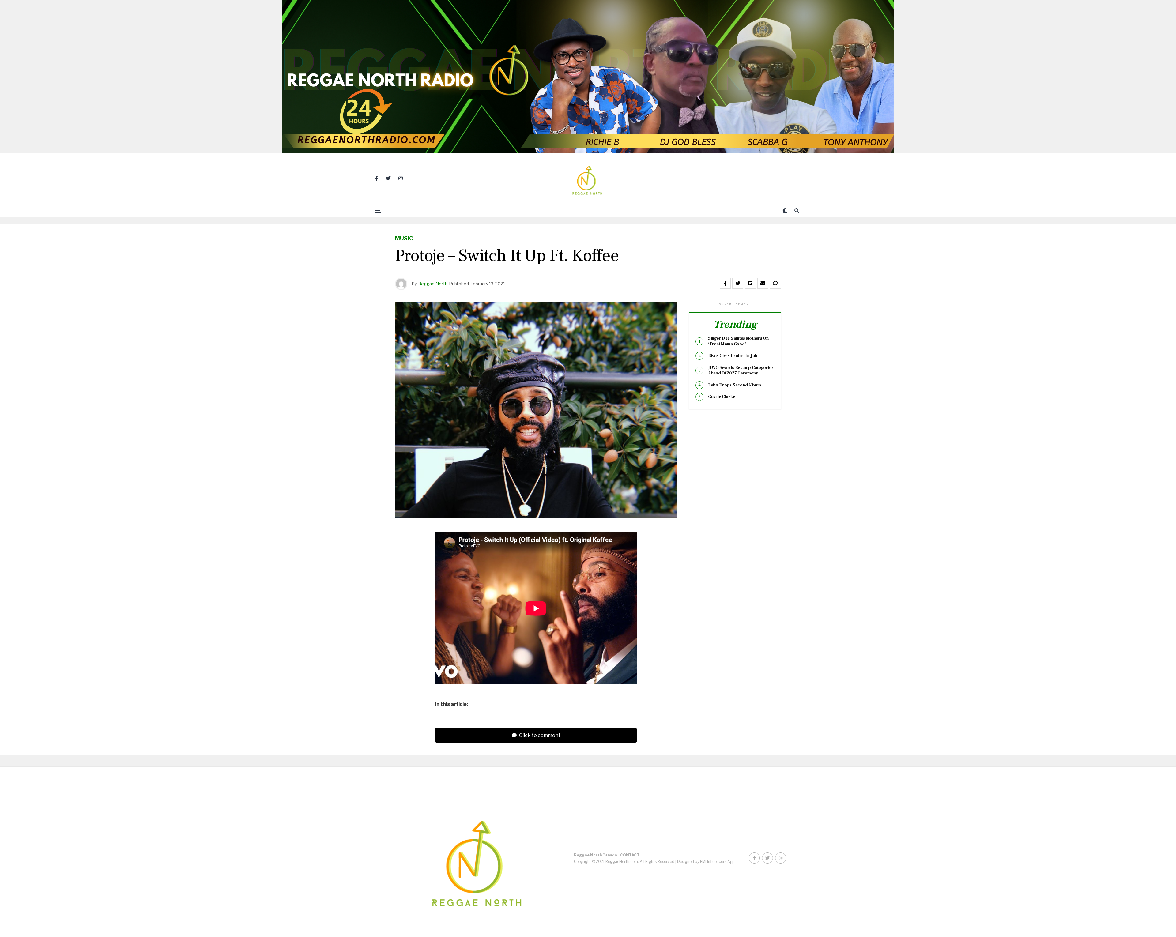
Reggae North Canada (595, 855)
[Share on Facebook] (725, 283)
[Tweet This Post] (737, 283)
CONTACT (629, 855)
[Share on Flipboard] (750, 283)
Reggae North (432, 283)
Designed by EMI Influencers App (705, 861)
